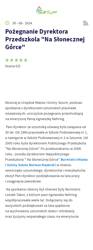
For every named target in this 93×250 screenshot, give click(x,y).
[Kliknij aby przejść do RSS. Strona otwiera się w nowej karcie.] (85, 23)
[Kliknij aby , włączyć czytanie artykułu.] (9, 76)
